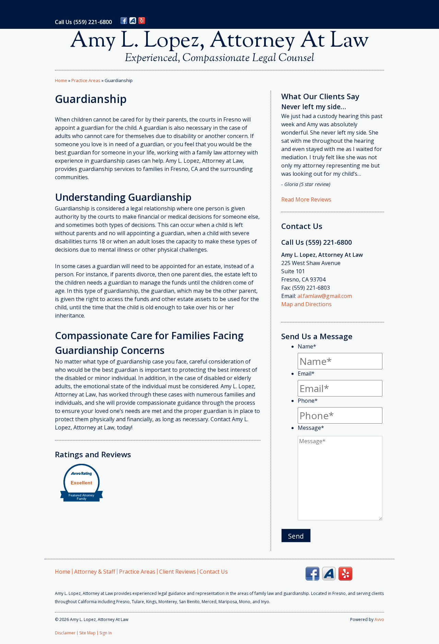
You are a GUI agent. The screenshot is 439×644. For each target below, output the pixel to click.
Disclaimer (65, 633)
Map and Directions (306, 304)
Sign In (105, 633)
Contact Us (214, 571)
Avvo (132, 20)
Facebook (123, 20)
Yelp (141, 20)
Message (311, 428)
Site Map (87, 633)
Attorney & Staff (94, 571)
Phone (308, 400)
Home (61, 80)
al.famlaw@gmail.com (324, 296)
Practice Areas (85, 80)
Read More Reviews (306, 199)
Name (307, 346)
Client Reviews (177, 571)
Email (306, 373)
